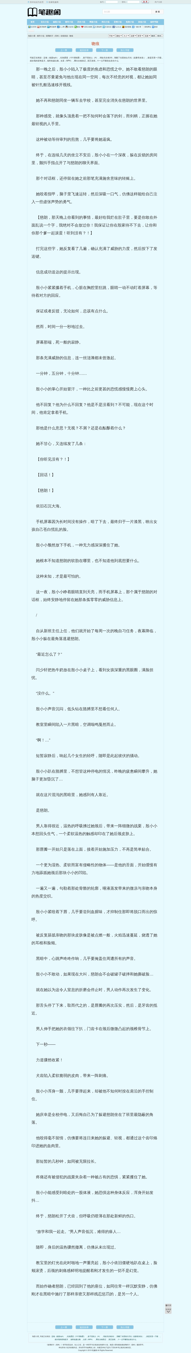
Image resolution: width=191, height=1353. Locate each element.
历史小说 (81, 22)
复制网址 (147, 27)
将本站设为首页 (37, 2)
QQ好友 (71, 27)
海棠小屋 (44, 11)
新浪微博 (43, 27)
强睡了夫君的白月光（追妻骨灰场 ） (130, 57)
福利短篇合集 (53, 60)
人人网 (62, 27)
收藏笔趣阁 (53, 2)
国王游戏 (91, 60)
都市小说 (69, 22)
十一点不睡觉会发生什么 (108, 60)
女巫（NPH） (66, 60)
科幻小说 (105, 22)
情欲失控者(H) (106, 57)
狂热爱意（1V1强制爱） (70, 57)
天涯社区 (108, 27)
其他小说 (142, 22)
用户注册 (158, 2)
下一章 (104, 50)
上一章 (63, 50)
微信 (78, 27)
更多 (156, 27)
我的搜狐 (128, 27)
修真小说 (57, 22)
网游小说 (93, 22)
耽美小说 (130, 22)
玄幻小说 (45, 22)
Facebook (118, 27)
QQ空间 (33, 27)
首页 (33, 22)
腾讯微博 (53, 27)
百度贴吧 (98, 27)
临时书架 (154, 22)
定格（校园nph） (51, 57)
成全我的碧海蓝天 (37, 60)
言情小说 (118, 22)
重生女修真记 (80, 60)
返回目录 (84, 50)
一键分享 (138, 27)
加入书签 (125, 50)
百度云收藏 (87, 27)
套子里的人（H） (90, 57)
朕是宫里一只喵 (154, 57)
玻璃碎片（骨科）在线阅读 (57, 35)
